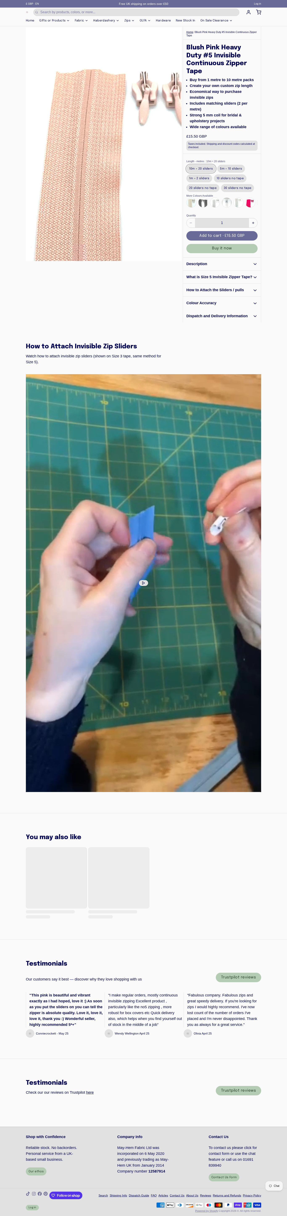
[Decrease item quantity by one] (191, 223)
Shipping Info (118, 1195)
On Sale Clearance (214, 20)
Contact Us (177, 1195)
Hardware (163, 20)
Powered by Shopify (206, 1210)
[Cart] (257, 12)
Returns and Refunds (227, 1195)
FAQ (154, 1195)
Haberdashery (104, 20)
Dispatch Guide (139, 1195)
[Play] (143, 583)
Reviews (205, 1195)
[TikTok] (28, 1195)
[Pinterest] (45, 1195)
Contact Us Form (224, 1177)
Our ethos (36, 1171)
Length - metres (205, 161)
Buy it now (222, 248)
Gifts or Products (52, 20)
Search (103, 1195)
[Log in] (247, 12)
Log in (257, 3)
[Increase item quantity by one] (253, 223)
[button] (222, 236)
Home (30, 20)
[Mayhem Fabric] (27, 12)
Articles (163, 1195)
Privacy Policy (252, 1195)
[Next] (253, 202)
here (90, 1092)
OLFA (143, 20)
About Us (192, 1195)
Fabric (79, 20)
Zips (127, 20)
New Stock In (185, 20)
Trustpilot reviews (238, 977)
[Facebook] (40, 1195)
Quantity (191, 215)
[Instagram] (34, 1195)
